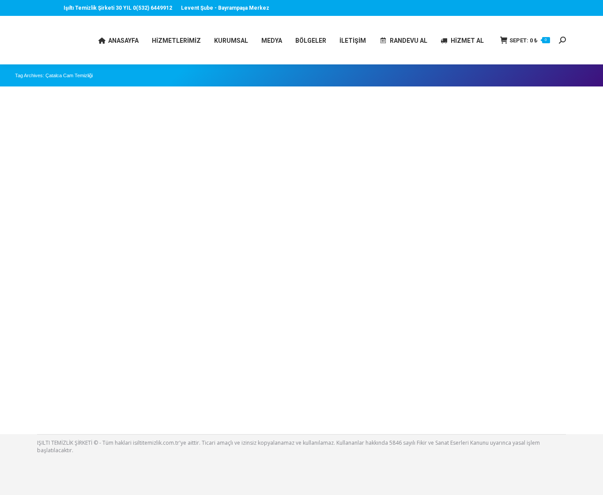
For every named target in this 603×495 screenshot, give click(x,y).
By (73, 392)
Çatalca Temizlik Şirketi (54, 379)
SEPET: (528, 40)
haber (33, 392)
